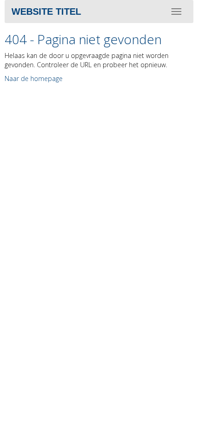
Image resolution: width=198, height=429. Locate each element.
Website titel (46, 11)
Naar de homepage (34, 78)
